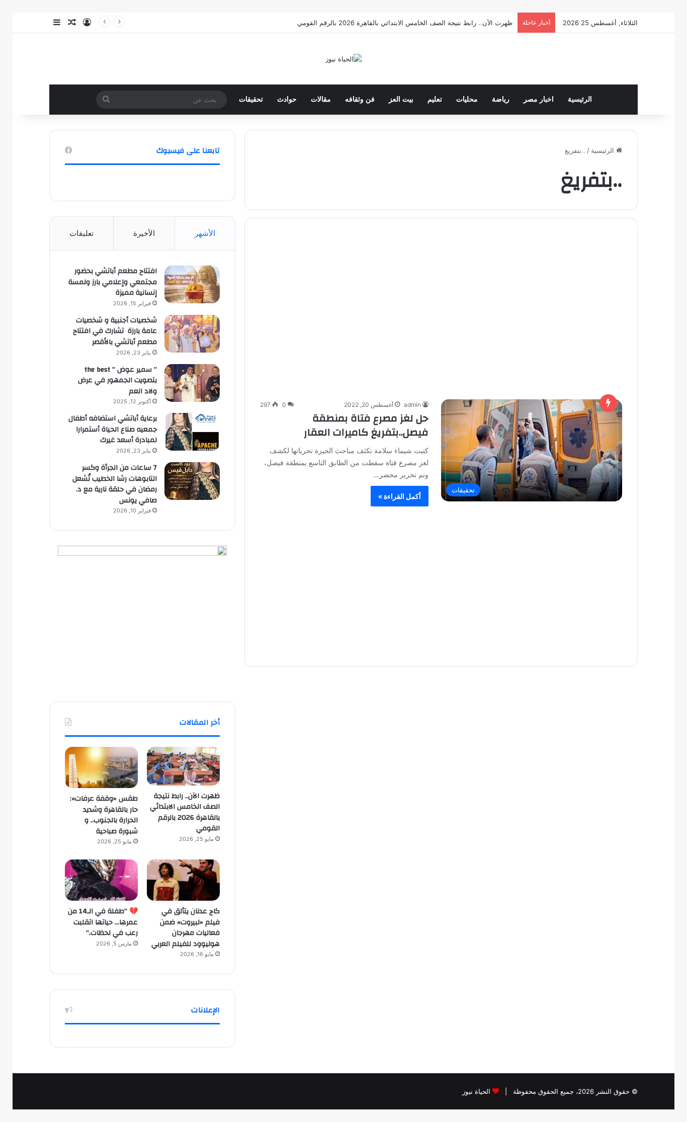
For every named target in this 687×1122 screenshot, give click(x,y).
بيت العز (401, 99)
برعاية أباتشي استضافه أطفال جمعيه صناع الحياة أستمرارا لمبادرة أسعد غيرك (112, 429)
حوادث (287, 99)
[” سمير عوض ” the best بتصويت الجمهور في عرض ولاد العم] (192, 383)
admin (412, 404)
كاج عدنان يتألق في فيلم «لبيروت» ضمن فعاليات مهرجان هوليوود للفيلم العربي (185, 928)
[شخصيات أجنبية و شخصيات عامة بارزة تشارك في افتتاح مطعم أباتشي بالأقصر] (192, 334)
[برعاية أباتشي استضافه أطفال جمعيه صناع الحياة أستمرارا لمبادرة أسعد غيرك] (192, 432)
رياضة (500, 99)
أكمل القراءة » (399, 496)
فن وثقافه (360, 99)
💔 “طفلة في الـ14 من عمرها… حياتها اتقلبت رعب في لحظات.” (103, 922)
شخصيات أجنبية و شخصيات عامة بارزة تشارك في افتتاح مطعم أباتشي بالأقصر (115, 331)
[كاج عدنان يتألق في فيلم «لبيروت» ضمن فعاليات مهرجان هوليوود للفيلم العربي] (183, 880)
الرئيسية (580, 99)
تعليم (434, 99)
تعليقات (81, 233)
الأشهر (205, 233)
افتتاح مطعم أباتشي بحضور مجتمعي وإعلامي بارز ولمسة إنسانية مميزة (112, 282)
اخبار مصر (539, 99)
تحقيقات (251, 99)
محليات (467, 99)
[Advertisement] (441, 312)
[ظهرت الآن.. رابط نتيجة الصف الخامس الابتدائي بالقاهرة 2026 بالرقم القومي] (183, 766)
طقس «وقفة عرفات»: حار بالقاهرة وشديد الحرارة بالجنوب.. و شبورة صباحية (104, 815)
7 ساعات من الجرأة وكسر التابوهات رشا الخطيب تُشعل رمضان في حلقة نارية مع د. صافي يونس (114, 484)
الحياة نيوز (476, 1091)
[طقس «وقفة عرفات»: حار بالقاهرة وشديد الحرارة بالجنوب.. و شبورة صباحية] (101, 767)
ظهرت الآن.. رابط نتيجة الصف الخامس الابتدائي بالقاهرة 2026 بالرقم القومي (404, 23)
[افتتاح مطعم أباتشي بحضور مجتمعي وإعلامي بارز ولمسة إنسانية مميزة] (192, 284)
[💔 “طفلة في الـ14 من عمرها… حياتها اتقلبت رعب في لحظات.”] (101, 880)
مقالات (321, 99)
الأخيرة (144, 233)
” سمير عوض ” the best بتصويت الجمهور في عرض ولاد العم (117, 380)
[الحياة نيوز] (343, 58)
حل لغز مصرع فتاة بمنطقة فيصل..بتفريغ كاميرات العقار (366, 425)
